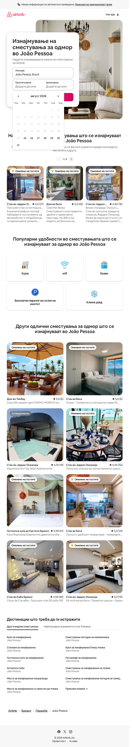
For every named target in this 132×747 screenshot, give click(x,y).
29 (51, 138)
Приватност (59, 741)
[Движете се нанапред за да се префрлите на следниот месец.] (58, 96)
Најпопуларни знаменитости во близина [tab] (67, 626)
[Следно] (71, 159)
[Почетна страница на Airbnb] (15, 14)
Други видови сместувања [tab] (22, 626)
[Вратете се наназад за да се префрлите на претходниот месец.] (19, 96)
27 (38, 138)
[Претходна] (58, 159)
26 (31, 138)
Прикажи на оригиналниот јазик (93, 4)
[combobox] (43, 74)
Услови (73, 741)
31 (18, 145)
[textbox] (27, 86)
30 (58, 138)
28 (45, 138)
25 (25, 138)
